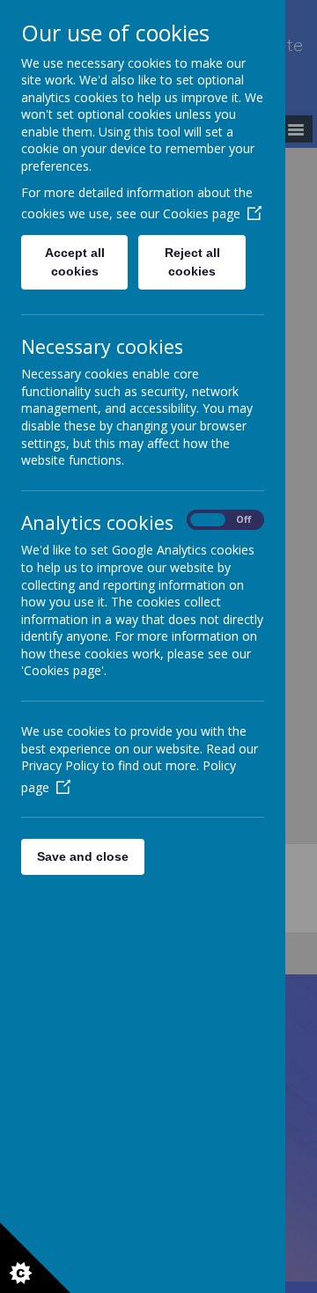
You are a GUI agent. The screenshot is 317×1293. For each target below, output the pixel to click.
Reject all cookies (192, 262)
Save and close (83, 856)
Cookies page (201, 213)
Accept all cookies (75, 262)
